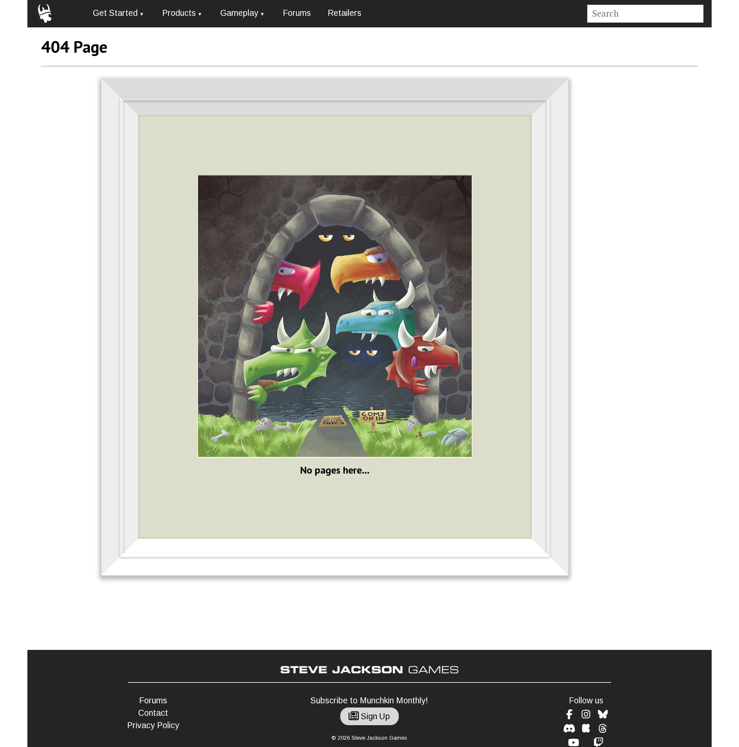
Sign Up (374, 716)
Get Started (115, 13)
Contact (153, 712)
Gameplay (239, 13)
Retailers (344, 13)
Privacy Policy (153, 725)
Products (179, 13)
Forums (297, 13)
